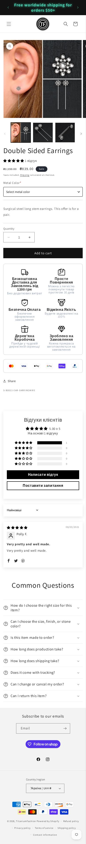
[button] (9, 24)
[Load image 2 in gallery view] (43, 132)
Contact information (45, 834)
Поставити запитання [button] (43, 485)
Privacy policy (22, 827)
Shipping (24, 175)
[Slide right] (81, 134)
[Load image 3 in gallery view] (65, 132)
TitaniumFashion (26, 821)
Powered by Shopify (48, 821)
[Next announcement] (78, 7)
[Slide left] (5, 134)
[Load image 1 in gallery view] (21, 132)
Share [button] (12, 381)
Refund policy (71, 821)
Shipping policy (67, 827)
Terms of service (44, 827)
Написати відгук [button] (43, 474)
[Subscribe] (65, 728)
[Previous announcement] (8, 7)
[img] (17, 527)
